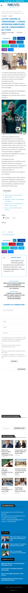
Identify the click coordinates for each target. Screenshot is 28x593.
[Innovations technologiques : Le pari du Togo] (7, 482)
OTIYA (16, 590)
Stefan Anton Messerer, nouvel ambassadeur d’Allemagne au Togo (7, 452)
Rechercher (21, 369)
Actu (4, 232)
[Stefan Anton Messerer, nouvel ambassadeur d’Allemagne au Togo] (7, 444)
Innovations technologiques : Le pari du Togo (7, 489)
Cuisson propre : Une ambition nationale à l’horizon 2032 (20, 451)
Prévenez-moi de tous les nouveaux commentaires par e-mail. (11, 345)
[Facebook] (4, 527)
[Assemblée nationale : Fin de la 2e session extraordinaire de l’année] (20, 463)
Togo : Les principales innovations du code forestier (7, 471)
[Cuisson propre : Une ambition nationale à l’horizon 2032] (20, 444)
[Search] (26, 5)
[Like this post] (15, 38)
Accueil (3, 11)
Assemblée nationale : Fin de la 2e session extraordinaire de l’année (20, 471)
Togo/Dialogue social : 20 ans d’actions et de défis (20, 489)
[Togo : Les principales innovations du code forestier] (7, 463)
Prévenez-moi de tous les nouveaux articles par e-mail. (13, 351)
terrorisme (10, 232)
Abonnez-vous (19, 428)
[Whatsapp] (24, 527)
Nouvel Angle (10, 32)
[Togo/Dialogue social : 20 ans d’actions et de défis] (20, 482)
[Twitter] (9, 527)
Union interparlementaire (9, 234)
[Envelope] (19, 527)
